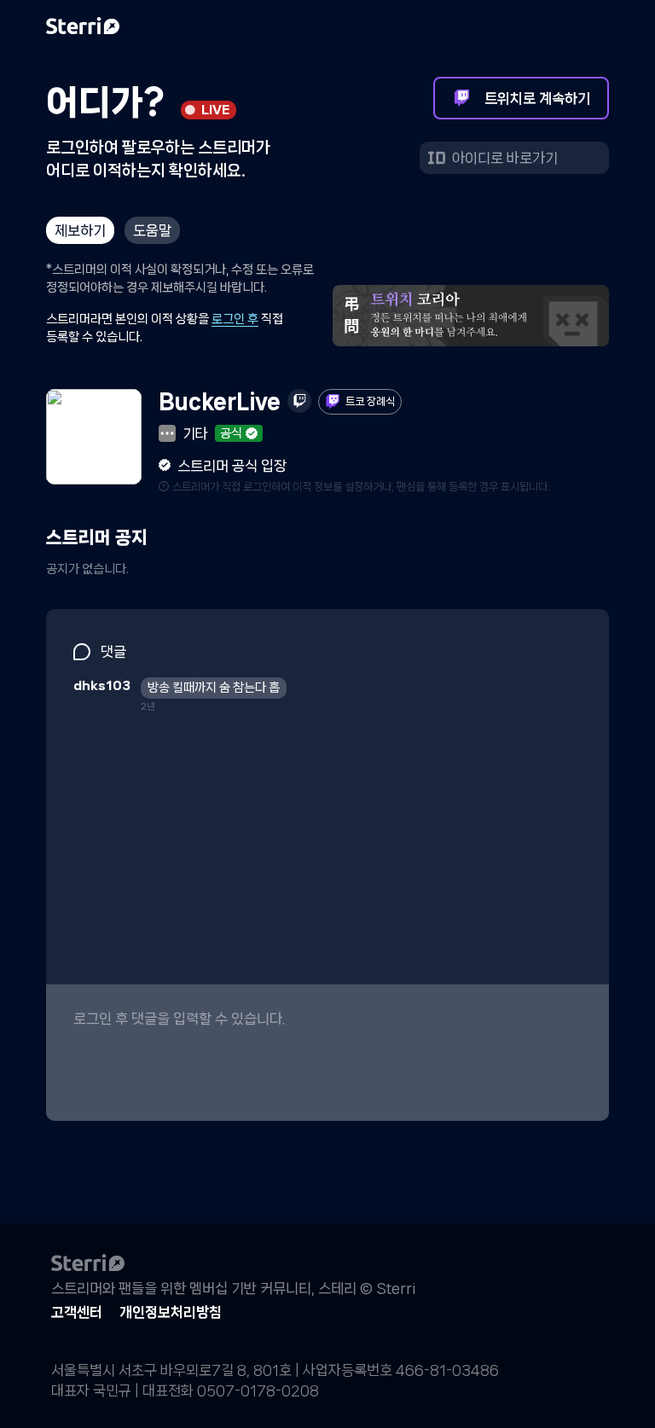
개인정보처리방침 (170, 1312)
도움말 (152, 230)
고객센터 (76, 1312)
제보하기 (80, 230)
